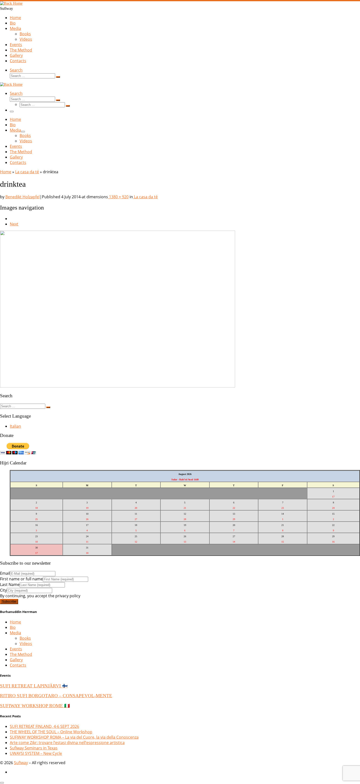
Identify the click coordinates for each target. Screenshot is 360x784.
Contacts (18, 665)
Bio (13, 627)
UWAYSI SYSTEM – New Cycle (36, 753)
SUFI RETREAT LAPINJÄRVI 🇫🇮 (34, 685)
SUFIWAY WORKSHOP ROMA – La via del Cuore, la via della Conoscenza (74, 737)
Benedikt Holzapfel (22, 196)
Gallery (16, 659)
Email (5, 573)
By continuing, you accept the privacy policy (40, 595)
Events (16, 649)
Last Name (10, 584)
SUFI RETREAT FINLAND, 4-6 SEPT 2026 (44, 726)
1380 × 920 (118, 196)
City (3, 590)
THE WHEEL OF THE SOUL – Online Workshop (51, 731)
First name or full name (21, 579)
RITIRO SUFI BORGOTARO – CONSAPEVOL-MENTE (56, 695)
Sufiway (21, 762)
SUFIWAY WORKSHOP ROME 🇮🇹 (35, 705)
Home (5, 171)
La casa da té (27, 171)
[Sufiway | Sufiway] (11, 3)
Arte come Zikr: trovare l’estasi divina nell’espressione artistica (67, 742)
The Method (21, 654)
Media (15, 632)
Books (25, 638)
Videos (26, 643)
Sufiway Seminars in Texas (34, 748)
